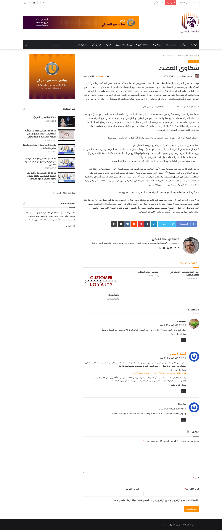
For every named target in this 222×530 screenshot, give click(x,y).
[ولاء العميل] (101, 281)
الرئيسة (194, 44)
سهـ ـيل (181, 320)
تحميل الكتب (82, 44)
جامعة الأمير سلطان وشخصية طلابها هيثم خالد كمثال (141, 2)
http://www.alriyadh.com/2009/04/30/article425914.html (159, 373)
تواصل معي (96, 44)
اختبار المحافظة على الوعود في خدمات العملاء (184, 273)
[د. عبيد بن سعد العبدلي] (189, 22)
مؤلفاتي (158, 44)
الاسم (196, 477)
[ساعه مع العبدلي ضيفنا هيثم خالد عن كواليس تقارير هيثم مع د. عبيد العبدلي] (66, 163)
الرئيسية (194, 55)
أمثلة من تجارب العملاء (148, 272)
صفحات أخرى (143, 44)
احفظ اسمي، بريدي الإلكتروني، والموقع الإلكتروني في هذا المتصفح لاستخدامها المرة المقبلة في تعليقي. (155, 500)
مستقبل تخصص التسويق (44, 117)
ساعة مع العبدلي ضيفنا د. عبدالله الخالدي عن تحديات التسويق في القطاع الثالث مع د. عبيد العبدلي (40, 134)
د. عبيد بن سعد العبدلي (185, 76)
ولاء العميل (113, 295)
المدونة (108, 44)
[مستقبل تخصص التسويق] (66, 121)
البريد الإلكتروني (192, 489)
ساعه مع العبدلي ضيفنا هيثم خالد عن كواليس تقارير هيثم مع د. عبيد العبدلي (40, 161)
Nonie (182, 404)
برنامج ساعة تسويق (124, 44)
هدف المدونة (171, 44)
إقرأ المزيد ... (69, 226)
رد (183, 340)
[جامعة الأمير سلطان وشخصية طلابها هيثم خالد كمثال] (66, 149)
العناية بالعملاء (182, 55)
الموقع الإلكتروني (132, 489)
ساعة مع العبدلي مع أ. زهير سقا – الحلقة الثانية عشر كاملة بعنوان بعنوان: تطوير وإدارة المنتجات (40, 176)
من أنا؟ (184, 44)
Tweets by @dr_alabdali (64, 193)
